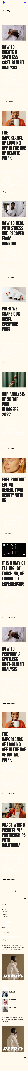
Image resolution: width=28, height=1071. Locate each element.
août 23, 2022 (5, 101)
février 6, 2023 (5, 927)
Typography (11, 949)
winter (6, 1021)
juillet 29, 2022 (5, 617)
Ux (20, 949)
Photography (20, 947)
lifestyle (4, 1019)
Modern (14, 947)
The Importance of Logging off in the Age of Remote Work (14, 145)
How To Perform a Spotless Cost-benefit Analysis (13, 658)
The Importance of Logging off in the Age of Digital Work (14, 747)
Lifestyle (11, 101)
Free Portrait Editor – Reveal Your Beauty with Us (14, 489)
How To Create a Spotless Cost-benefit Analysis (13, 57)
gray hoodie (15, 1017)
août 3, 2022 (4, 533)
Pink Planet (12, 1000)
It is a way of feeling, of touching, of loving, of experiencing (13, 573)
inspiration (21, 1017)
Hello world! (5, 926)
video (3, 1021)
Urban (17, 949)
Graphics (18, 945)
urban (21, 1019)
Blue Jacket (12, 992)
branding (6, 1017)
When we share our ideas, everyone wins (11, 318)
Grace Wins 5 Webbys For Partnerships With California (14, 835)
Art (3, 945)
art (3, 1017)
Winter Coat (12, 1007)
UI (14, 949)
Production (12, 703)
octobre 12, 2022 (5, 932)
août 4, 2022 (4, 277)
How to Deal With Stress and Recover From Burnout (13, 233)
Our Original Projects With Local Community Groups (11, 937)
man (8, 1019)
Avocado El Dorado (7, 931)
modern (11, 1019)
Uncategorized (5, 916)
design (10, 1017)
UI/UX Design (11, 277)
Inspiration (4, 947)
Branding (4, 904)
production (16, 1019)
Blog (5, 945)
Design (9, 533)
